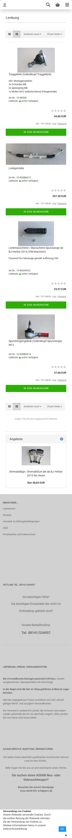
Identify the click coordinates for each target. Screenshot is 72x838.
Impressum (9, 508)
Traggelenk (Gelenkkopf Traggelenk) (30, 74)
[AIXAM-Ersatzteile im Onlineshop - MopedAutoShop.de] (7, 5)
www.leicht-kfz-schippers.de (36, 790)
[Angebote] (61, 439)
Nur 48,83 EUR (36, 482)
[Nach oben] (61, 832)
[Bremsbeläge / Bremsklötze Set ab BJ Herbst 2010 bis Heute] (36, 455)
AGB (5, 527)
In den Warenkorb (36, 132)
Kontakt (7, 515)
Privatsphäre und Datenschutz (19, 534)
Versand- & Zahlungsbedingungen (21, 521)
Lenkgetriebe (16, 168)
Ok (62, 829)
